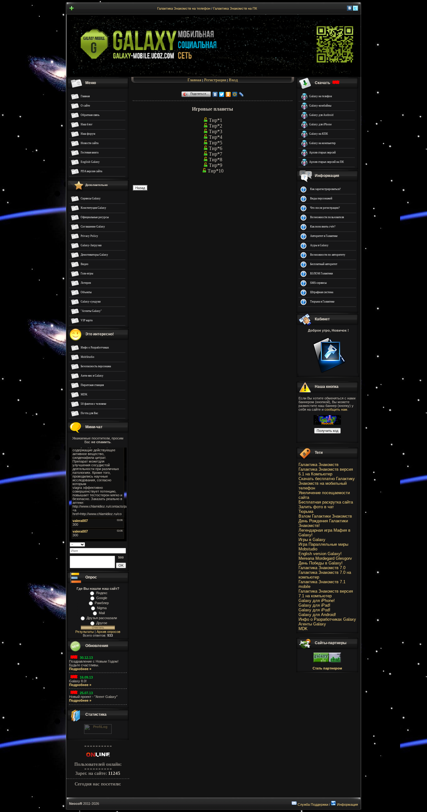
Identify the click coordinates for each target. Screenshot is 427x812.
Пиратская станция (92, 385)
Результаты (84, 632)
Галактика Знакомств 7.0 (322, 567)
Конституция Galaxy (93, 207)
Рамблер (102, 603)
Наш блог (87, 124)
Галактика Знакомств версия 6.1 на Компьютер (326, 471)
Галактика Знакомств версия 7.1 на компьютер (326, 593)
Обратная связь (90, 115)
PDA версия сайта (91, 171)
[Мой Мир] (235, 94)
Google (101, 598)
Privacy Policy (89, 236)
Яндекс (102, 593)
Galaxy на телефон (320, 96)
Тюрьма (306, 511)
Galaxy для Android (321, 115)
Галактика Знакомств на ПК (235, 8)
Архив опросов (108, 632)
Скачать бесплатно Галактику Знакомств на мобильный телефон (327, 483)
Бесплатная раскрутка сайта (326, 502)
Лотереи (86, 282)
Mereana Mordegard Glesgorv (325, 558)
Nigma (102, 608)
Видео (84, 264)
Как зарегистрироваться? (325, 189)
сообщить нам (335, 409)
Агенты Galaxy (312, 624)
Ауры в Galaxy (319, 245)
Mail (102, 613)
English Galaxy (90, 161)
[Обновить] (124, 544)
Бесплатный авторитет (323, 264)
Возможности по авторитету (327, 254)
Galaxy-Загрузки (91, 245)
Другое (101, 623)
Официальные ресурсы (95, 217)
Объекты (86, 292)
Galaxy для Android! (317, 614)
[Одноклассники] (228, 94)
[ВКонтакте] (215, 94)
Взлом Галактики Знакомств (325, 516)
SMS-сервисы (318, 282)
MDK (84, 394)
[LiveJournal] (241, 94)
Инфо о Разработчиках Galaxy (327, 619)
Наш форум (88, 133)
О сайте (85, 105)
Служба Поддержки (313, 804)
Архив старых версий (322, 152)
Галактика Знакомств (319, 464)
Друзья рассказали (102, 618)
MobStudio (87, 356)
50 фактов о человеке (93, 403)
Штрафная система (321, 292)
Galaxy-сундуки (91, 301)
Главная (85, 96)
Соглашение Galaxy (93, 226)
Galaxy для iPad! (314, 605)
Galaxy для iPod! (314, 610)
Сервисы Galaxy (91, 198)
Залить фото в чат (316, 506)
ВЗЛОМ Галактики (321, 273)
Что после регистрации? (325, 207)
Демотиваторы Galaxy (94, 254)
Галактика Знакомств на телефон (183, 8)
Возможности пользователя (327, 217)
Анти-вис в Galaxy (92, 375)
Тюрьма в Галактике (322, 301)
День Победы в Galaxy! (321, 563)
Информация (347, 804)
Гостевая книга (89, 152)
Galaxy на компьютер (322, 143)
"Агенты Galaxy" (91, 311)
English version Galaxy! (320, 553)
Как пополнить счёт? (322, 226)
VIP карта (87, 320)
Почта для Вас (89, 413)
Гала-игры (87, 273)
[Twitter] (222, 94)
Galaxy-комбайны (320, 105)
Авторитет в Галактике (324, 236)
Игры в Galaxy (312, 539)
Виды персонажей (321, 198)
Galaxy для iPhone (320, 124)
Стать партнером (327, 668)
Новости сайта (89, 143)
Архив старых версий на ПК (326, 161)
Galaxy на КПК (318, 133)
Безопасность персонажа (96, 366)
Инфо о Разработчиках (95, 347)
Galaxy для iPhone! (317, 600)
